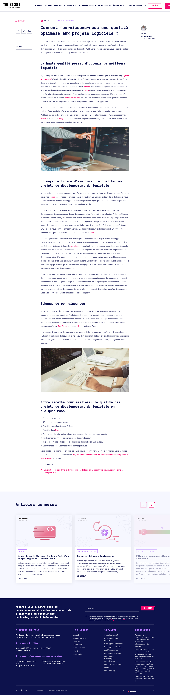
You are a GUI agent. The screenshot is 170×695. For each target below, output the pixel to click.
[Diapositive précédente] (143, 505)
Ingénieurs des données (113, 664)
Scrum (57, 430)
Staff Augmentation (111, 650)
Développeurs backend (112, 653)
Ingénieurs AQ (109, 670)
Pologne (61, 119)
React (80, 326)
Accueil (76, 635)
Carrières (76, 651)
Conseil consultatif (111, 635)
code (92, 233)
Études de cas (78, 644)
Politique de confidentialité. (118, 620)
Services (76, 641)
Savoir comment (79, 648)
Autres (106, 667)
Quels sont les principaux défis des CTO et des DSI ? (144, 678)
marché (87, 87)
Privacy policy (41, 690)
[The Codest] (11, 7)
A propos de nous (79, 638)
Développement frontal (112, 647)
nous (87, 90)
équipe (52, 197)
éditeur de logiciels (72, 98)
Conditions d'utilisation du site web (57, 690)
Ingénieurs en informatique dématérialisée (109, 659)
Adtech (43, 119)
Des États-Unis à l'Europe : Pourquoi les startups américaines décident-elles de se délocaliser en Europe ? (144, 654)
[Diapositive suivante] (151, 505)
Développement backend (113, 644)
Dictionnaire (77, 654)
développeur (76, 246)
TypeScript (62, 326)
